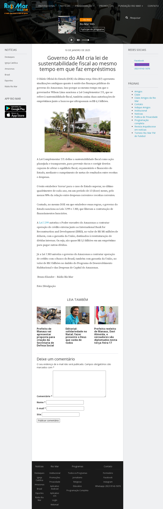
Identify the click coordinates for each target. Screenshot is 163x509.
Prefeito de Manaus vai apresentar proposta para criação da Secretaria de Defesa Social (46, 337)
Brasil (7, 74)
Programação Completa (77, 490)
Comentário (44, 396)
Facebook (107, 477)
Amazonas (9, 68)
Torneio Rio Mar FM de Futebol (145, 134)
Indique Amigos (142, 107)
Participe (92, 29)
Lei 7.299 (44, 222)
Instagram (108, 481)
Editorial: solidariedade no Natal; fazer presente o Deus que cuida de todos (76, 335)
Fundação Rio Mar (129, 5)
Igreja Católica (11, 63)
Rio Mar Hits (87, 24)
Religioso (77, 481)
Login (54, 500)
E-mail (41, 408)
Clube (137, 94)
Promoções (106, 5)
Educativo (77, 486)
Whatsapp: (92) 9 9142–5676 (108, 486)
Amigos (138, 91)
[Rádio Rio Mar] (16, 4)
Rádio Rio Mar (11, 86)
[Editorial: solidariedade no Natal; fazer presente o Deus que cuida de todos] (78, 315)
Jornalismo (77, 477)
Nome (41, 402)
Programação (84, 5)
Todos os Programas (77, 473)
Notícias (65, 5)
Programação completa (142, 122)
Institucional (46, 5)
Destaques (9, 57)
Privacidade (55, 481)
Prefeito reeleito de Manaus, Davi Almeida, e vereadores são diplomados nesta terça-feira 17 (105, 335)
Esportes (9, 80)
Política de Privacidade (146, 116)
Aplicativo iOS (54, 494)
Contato (153, 5)
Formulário (108, 473)
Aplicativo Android (54, 487)
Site (39, 414)
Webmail (55, 504)
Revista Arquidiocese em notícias (145, 128)
